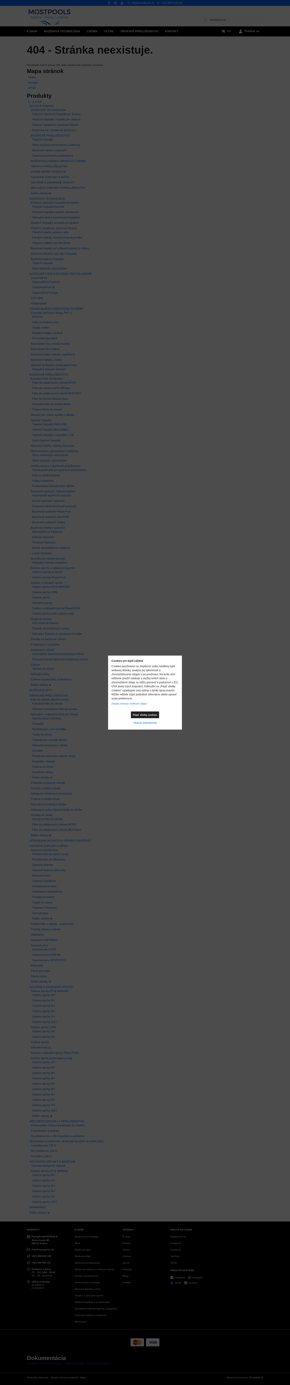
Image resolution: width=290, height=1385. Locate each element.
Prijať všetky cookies (145, 714)
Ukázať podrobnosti (145, 722)
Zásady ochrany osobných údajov (129, 703)
